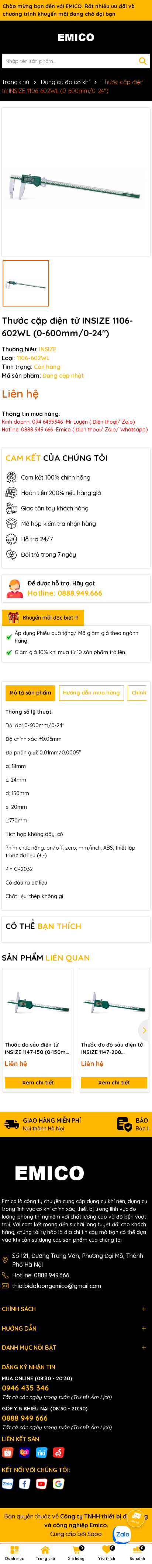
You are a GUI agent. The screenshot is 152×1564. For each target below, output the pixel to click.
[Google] (59, 1483)
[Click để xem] (76, 182)
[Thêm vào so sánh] (65, 989)
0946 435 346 (25, 1387)
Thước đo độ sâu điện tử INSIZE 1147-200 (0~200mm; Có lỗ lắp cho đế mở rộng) (113, 1048)
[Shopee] (8, 1452)
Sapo (94, 1534)
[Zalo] (8, 1483)
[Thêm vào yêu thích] (65, 976)
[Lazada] (25, 1452)
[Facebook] (25, 1483)
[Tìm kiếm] (142, 61)
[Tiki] (42, 1452)
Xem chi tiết (38, 1082)
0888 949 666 (25, 1418)
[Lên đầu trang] (136, 1498)
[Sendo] (59, 1452)
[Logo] (76, 37)
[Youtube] (42, 1483)
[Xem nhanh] (65, 1002)
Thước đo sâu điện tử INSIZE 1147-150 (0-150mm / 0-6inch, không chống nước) (38, 1048)
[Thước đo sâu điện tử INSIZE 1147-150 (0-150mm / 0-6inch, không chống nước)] (38, 1003)
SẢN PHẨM (46, 958)
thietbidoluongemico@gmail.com (56, 1285)
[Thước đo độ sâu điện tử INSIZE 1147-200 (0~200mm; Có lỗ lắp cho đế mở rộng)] (114, 1003)
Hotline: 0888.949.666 (65, 593)
